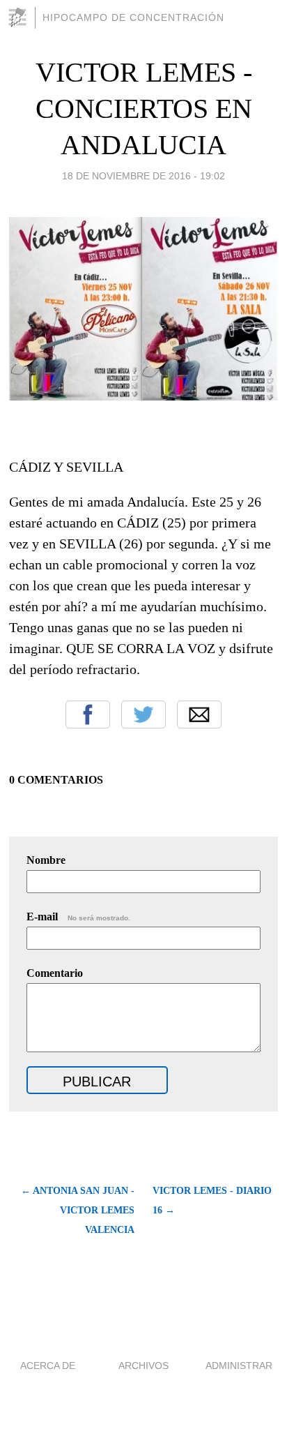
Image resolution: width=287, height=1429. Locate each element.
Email (199, 714)
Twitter (143, 714)
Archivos (143, 1365)
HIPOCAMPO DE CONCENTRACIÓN (133, 17)
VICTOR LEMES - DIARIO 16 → (212, 1200)
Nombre (45, 860)
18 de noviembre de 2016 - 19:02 (143, 175)
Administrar (238, 1365)
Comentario (54, 973)
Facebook (87, 714)
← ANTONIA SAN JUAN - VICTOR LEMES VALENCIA (77, 1210)
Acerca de (47, 1365)
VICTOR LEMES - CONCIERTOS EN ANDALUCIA (144, 108)
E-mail (78, 916)
